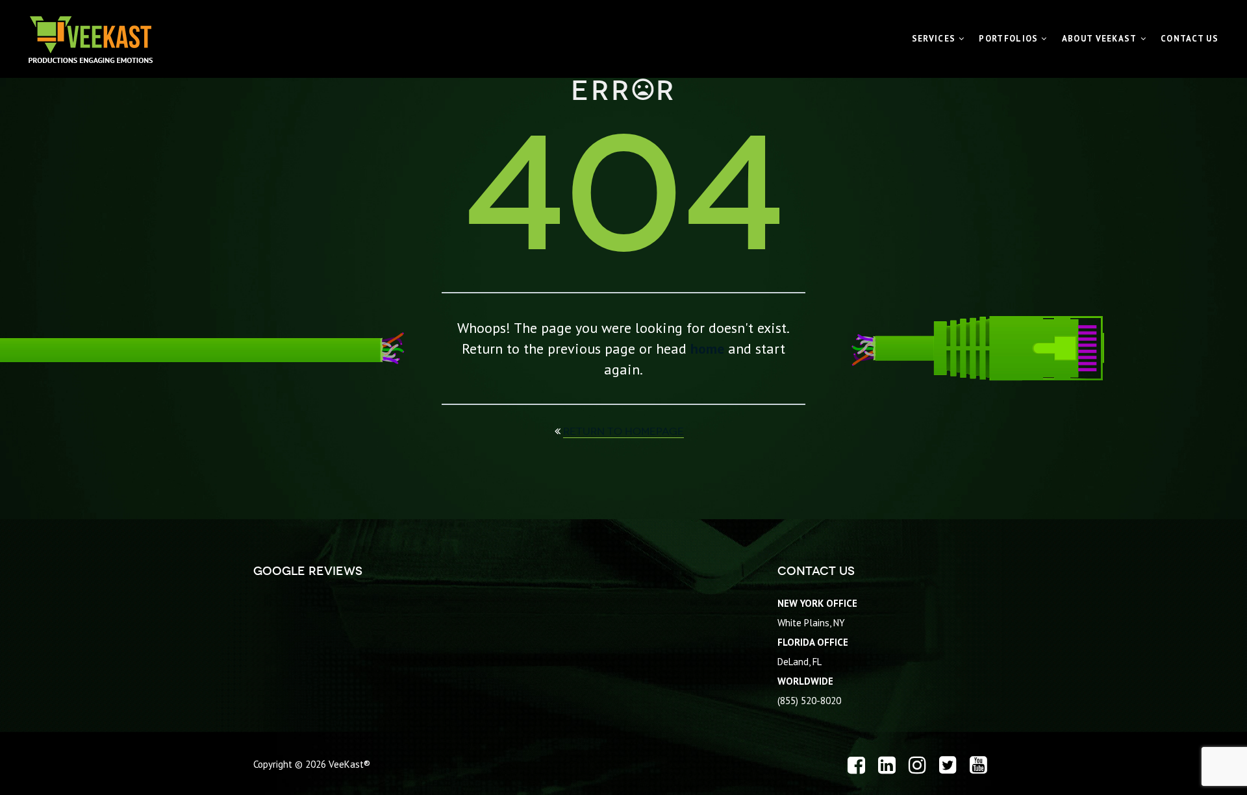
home (707, 348)
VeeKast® (349, 764)
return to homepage (623, 431)
